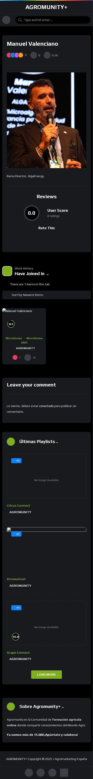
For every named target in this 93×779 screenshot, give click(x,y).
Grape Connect (18, 652)
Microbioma (14, 338)
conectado (46, 406)
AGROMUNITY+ (46, 7)
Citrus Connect (18, 505)
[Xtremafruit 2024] (46, 549)
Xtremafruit (16, 579)
